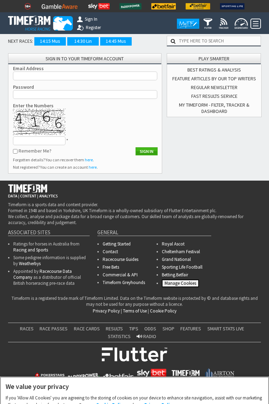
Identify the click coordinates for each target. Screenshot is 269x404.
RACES (27, 331)
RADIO (149, 338)
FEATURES (190, 331)
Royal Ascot (173, 244)
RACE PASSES (54, 331)
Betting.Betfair (175, 275)
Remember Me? (35, 151)
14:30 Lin (83, 41)
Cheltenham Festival (181, 252)
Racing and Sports (30, 250)
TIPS (133, 331)
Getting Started (117, 244)
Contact (110, 252)
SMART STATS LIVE (225, 331)
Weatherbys (30, 264)
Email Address (28, 68)
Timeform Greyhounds (124, 282)
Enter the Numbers (33, 105)
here (89, 159)
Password (23, 87)
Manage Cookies (181, 284)
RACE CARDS (87, 331)
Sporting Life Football (182, 267)
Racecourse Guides (120, 259)
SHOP (168, 331)
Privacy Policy (106, 313)
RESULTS (114, 331)
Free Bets (111, 267)
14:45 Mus (116, 41)
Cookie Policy (163, 313)
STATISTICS (119, 338)
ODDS (150, 331)
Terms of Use (135, 313)
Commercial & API (120, 275)
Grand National (176, 259)
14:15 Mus (50, 41)
